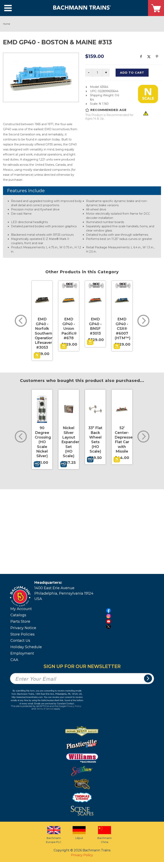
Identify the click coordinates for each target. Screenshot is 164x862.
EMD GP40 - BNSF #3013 (95, 326)
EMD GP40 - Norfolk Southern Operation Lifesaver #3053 (44, 333)
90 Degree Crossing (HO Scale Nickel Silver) (43, 442)
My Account (21, 609)
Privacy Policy (73, 706)
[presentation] (21, 321)
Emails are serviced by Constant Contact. (54, 703)
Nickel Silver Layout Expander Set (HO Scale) (70, 442)
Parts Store (20, 621)
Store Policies (22, 634)
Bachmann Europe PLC (53, 840)
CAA (14, 660)
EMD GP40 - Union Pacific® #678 (69, 328)
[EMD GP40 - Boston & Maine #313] (41, 77)
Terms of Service (45, 708)
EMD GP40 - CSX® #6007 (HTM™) (122, 328)
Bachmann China (104, 840)
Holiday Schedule (26, 647)
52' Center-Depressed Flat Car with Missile (125, 440)
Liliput (79, 838)
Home (6, 23)
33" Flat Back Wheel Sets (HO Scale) (95, 440)
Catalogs (18, 615)
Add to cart (132, 72)
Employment (22, 653)
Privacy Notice (23, 628)
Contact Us (20, 640)
